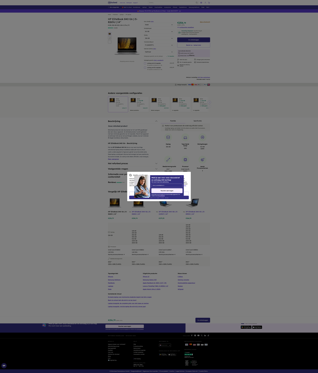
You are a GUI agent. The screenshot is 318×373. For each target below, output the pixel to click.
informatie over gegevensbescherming (146, 185)
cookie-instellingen (168, 184)
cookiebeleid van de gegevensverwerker (174, 185)
